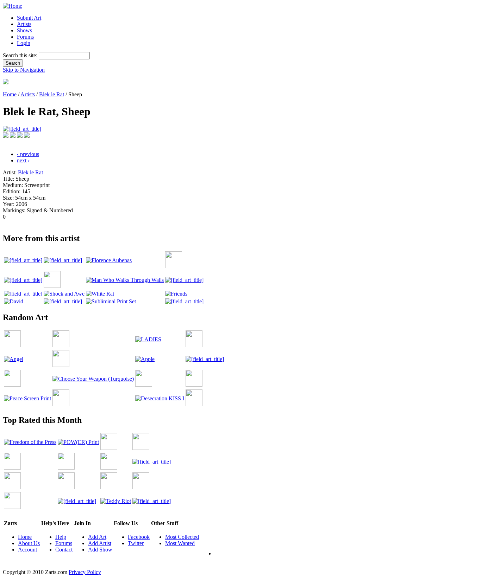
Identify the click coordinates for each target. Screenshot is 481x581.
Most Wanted (180, 543)
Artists (24, 24)
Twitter (136, 543)
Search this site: (21, 55)
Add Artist (99, 543)
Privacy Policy (85, 572)
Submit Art (29, 18)
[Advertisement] (131, 222)
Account (27, 550)
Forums (25, 37)
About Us (29, 543)
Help (60, 537)
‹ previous (28, 154)
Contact (64, 550)
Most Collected (182, 537)
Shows (24, 30)
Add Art (97, 537)
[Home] (12, 6)
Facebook (139, 537)
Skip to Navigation (24, 70)
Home (10, 94)
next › (23, 160)
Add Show (100, 550)
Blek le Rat (51, 94)
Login (23, 43)
